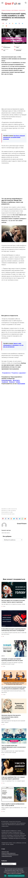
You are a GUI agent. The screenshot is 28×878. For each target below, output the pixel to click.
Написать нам (5, 851)
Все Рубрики (15, 10)
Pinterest (12, 382)
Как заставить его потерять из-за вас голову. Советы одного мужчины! (13, 601)
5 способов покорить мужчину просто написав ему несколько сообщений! (13, 629)
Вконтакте (16, 380)
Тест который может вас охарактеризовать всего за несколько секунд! (13, 747)
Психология (22, 10)
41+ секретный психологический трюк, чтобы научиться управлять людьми (13, 687)
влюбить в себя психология (9, 508)
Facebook (5, 382)
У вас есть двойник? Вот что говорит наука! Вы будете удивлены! (13, 778)
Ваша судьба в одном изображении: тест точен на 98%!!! (12, 804)
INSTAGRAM (21, 383)
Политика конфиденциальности (9, 854)
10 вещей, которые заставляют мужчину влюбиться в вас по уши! (12, 659)
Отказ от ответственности (8, 853)
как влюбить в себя (7, 512)
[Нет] (26, 872)
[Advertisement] (14, 91)
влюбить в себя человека (9, 510)
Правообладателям (6, 856)
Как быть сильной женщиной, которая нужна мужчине (14, 137)
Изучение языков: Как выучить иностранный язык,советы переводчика (11, 717)
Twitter (18, 382)
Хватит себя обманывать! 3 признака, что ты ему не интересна (13, 345)
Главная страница (6, 10)
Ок (5, 875)
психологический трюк (8, 513)
